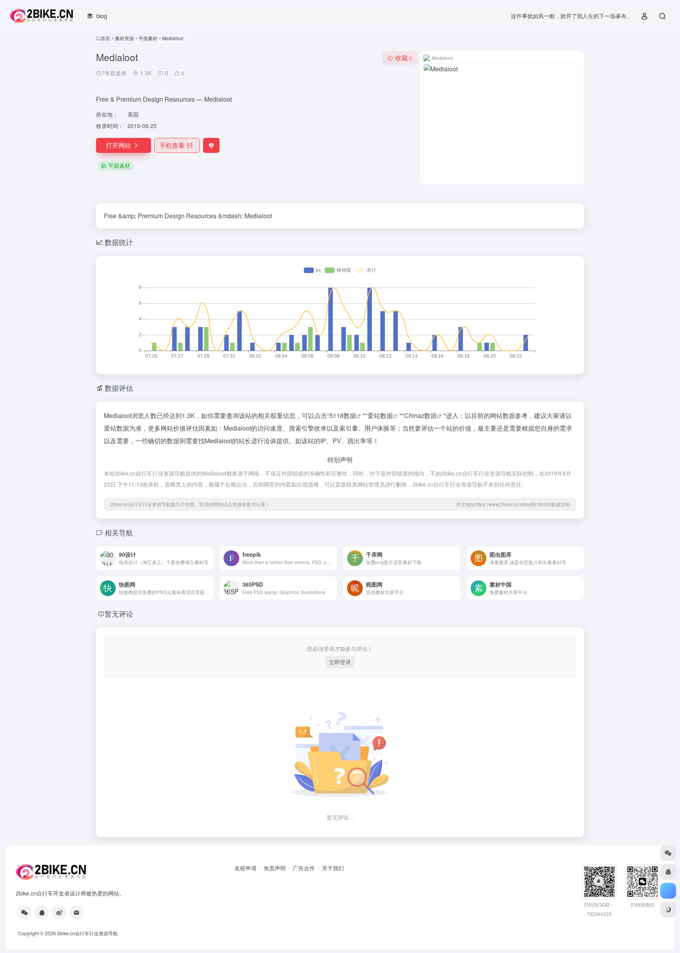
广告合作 (304, 868)
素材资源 (124, 38)
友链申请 (246, 868)
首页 (105, 38)
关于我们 (333, 868)
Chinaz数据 (420, 415)
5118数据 (342, 415)
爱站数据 (380, 415)
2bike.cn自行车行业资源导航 (87, 933)
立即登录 (340, 662)
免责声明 (275, 868)
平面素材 (148, 38)
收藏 (403, 57)
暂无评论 (119, 613)
